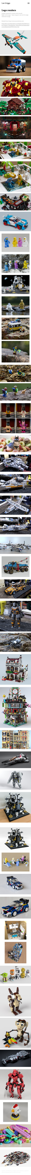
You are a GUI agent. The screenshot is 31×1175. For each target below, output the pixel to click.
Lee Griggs (6, 3)
